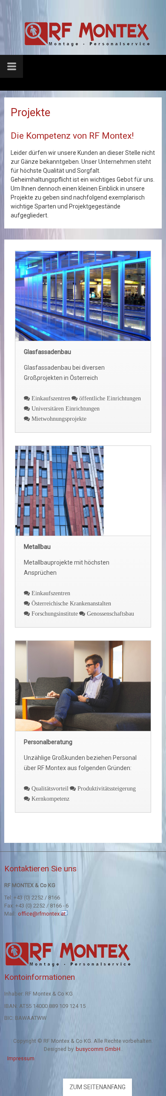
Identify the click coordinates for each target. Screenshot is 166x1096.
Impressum (20, 1058)
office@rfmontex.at (42, 913)
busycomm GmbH (98, 1049)
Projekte (30, 112)
